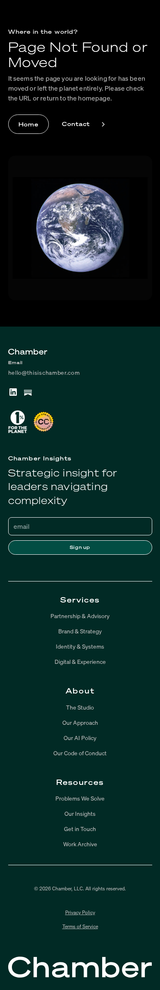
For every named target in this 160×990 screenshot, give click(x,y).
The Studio (80, 707)
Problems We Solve (80, 798)
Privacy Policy (80, 912)
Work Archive (80, 844)
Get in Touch (80, 829)
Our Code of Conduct (80, 753)
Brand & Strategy (80, 631)
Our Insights (80, 813)
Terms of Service (80, 926)
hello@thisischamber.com (44, 372)
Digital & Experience (80, 661)
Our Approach (80, 722)
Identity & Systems (80, 646)
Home (28, 124)
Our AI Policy (80, 738)
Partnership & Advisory (80, 616)
